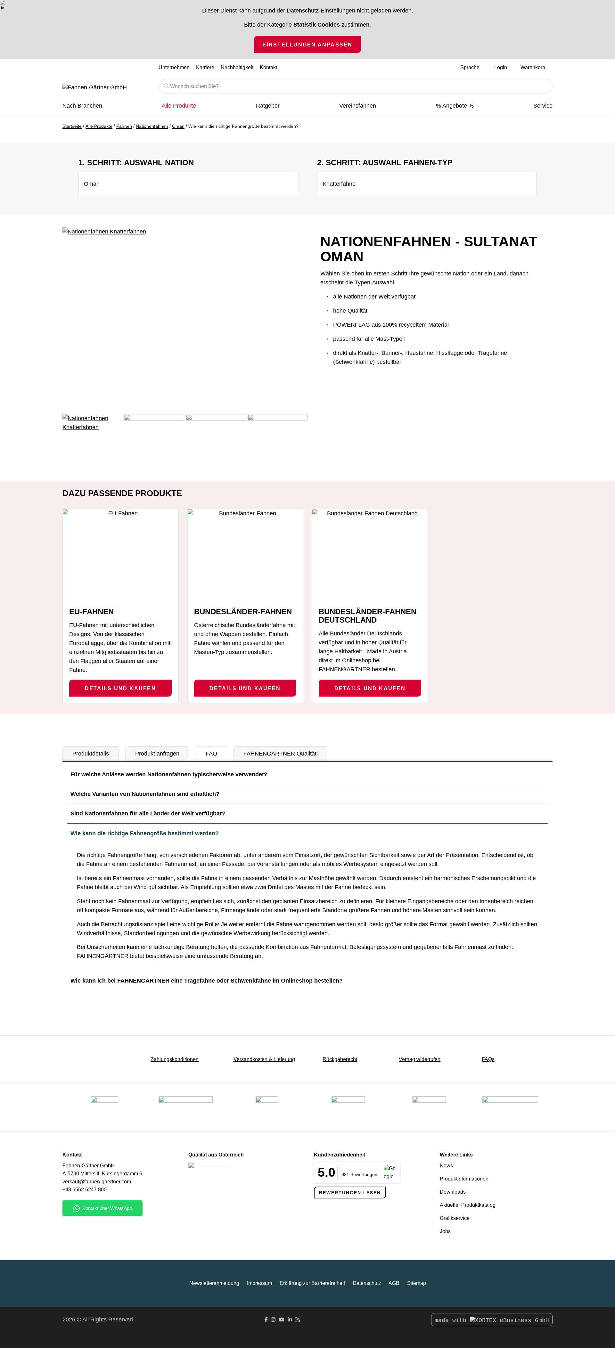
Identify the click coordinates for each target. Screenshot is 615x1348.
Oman (178, 126)
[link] (429, 1107)
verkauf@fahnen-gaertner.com (96, 1181)
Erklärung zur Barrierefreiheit (312, 1283)
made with (452, 1320)
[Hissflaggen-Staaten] (278, 444)
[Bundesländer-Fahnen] (245, 555)
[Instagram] (273, 1319)
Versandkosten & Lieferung (264, 1059)
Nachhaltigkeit (237, 67)
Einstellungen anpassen (307, 44)
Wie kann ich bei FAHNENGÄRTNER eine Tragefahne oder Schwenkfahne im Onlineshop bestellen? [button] (206, 980)
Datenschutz (367, 1283)
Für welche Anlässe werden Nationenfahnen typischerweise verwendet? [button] (168, 774)
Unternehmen (174, 67)
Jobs (445, 1231)
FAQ (211, 753)
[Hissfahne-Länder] (216, 444)
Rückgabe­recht (340, 1059)
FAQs (488, 1059)
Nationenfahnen (152, 126)
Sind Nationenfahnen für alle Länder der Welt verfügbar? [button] (148, 813)
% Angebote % (455, 105)
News (446, 1165)
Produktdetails (90, 753)
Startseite (72, 126)
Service (543, 105)
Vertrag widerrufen (419, 1059)
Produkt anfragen (157, 753)
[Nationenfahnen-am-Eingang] (154, 444)
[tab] (90, 753)
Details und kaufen (120, 688)
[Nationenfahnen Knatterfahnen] (92, 444)
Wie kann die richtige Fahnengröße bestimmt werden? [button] (144, 833)
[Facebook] (266, 1319)
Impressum (259, 1283)
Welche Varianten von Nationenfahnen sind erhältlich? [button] (144, 794)
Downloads (453, 1192)
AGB (394, 1283)
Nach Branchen (82, 105)
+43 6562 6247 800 (84, 1189)
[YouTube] (281, 1319)
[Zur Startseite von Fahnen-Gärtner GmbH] (105, 88)
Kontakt (268, 67)
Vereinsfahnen (357, 105)
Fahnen (124, 126)
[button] (307, 774)
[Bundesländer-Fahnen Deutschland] (370, 555)
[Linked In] (290, 1319)
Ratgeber (268, 105)
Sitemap (416, 1283)
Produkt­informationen (464, 1178)
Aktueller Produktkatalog (468, 1205)
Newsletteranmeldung (214, 1283)
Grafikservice (455, 1218)
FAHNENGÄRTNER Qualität (279, 753)
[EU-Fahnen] (120, 555)
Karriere (205, 67)
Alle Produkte (179, 105)
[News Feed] (297, 1319)
